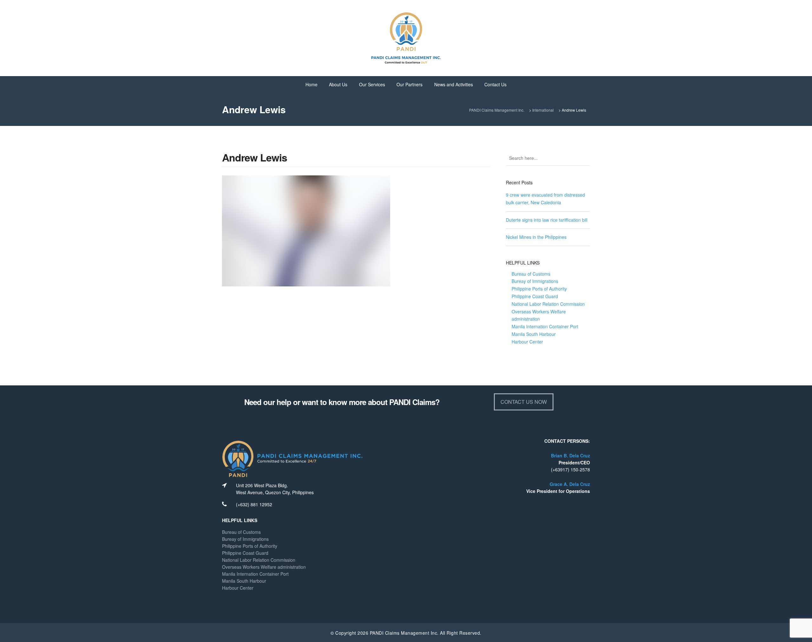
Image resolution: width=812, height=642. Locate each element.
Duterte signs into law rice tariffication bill (546, 220)
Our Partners (409, 84)
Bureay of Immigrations (535, 281)
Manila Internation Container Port (545, 326)
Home (311, 84)
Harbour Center (527, 341)
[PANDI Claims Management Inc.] (406, 37)
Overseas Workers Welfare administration (264, 567)
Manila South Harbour (534, 334)
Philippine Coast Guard (535, 296)
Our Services (372, 84)
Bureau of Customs (531, 274)
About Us (338, 84)
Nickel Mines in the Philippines (536, 237)
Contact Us (495, 84)
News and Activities (453, 84)
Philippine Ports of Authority (539, 288)
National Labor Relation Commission (548, 304)
